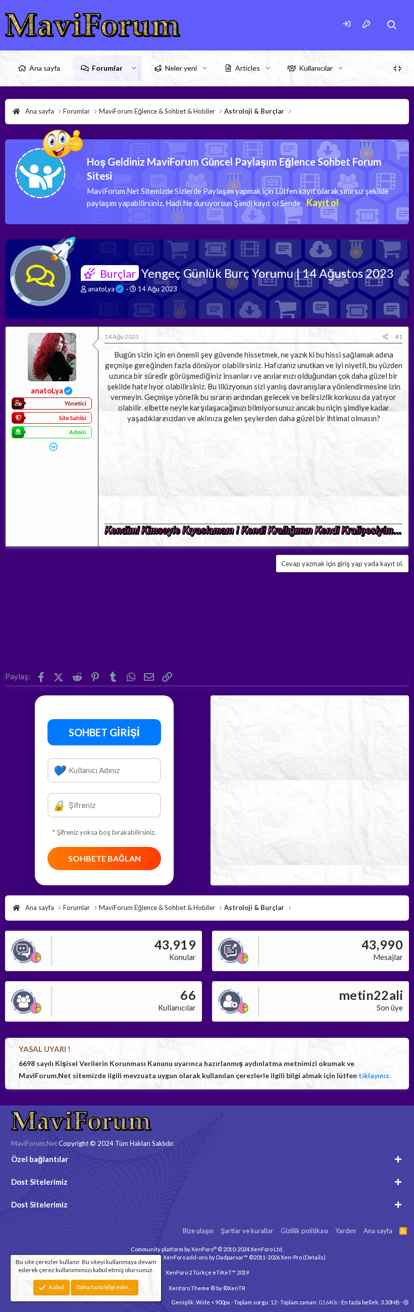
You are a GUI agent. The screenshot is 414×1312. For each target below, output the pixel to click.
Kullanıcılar (316, 68)
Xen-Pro (291, 1257)
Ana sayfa (44, 68)
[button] (134, 68)
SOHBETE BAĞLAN (104, 858)
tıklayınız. (374, 1075)
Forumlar (107, 68)
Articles (247, 68)
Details (314, 1257)
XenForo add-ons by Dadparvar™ (205, 1257)
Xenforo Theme (207, 1288)
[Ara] (392, 25)
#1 (398, 336)
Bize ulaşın (198, 1231)
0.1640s (328, 1302)
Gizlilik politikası (304, 1231)
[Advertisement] (253, 471)
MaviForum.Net (34, 1143)
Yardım (345, 1231)
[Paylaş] (385, 337)
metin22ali (371, 994)
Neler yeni (181, 68)
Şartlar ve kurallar (247, 1231)
